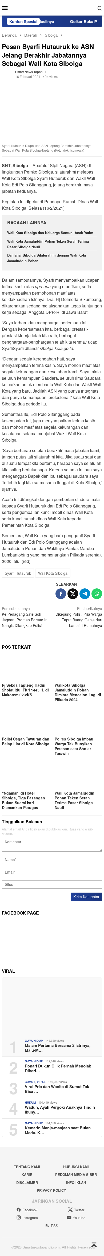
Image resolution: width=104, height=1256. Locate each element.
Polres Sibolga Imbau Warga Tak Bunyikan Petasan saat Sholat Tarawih (74, 746)
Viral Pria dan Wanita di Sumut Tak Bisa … (57, 1089)
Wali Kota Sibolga (52, 573)
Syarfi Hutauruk (18, 573)
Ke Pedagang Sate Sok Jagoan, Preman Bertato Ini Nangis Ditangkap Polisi (25, 617)
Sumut (30, 1082)
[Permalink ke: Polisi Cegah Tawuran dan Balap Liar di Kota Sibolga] (25, 722)
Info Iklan (76, 1182)
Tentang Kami (27, 1166)
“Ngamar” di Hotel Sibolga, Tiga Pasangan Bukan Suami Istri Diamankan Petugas (23, 800)
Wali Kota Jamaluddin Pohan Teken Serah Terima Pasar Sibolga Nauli (74, 800)
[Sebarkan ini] (60, 593)
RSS (54, 1225)
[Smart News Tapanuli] (52, 7)
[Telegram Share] (84, 593)
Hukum (30, 1102)
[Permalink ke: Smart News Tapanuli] (7, 73)
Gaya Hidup (34, 1041)
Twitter (79, 1209)
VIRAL (41, 1082)
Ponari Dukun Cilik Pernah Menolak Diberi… (58, 1068)
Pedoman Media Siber (76, 1174)
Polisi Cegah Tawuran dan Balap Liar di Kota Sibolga (25, 741)
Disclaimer (27, 1182)
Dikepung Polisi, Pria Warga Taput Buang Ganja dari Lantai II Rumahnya (78, 617)
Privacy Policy (51, 1190)
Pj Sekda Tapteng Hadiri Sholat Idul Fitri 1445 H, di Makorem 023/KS (25, 689)
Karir (27, 1174)
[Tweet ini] (72, 593)
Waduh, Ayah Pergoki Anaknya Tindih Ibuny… (60, 1109)
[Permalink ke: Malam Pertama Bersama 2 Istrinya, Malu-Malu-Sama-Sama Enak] (52, 1006)
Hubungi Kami (76, 1166)
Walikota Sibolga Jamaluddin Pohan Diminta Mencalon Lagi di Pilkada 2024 (78, 692)
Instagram (30, 1217)
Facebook (30, 1209)
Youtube (79, 1217)
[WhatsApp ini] (96, 593)
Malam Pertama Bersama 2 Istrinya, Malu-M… (57, 1047)
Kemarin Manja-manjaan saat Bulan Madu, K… (58, 1130)
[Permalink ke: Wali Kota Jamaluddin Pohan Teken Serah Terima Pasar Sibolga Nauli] (78, 775)
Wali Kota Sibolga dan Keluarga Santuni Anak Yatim (50, 232)
